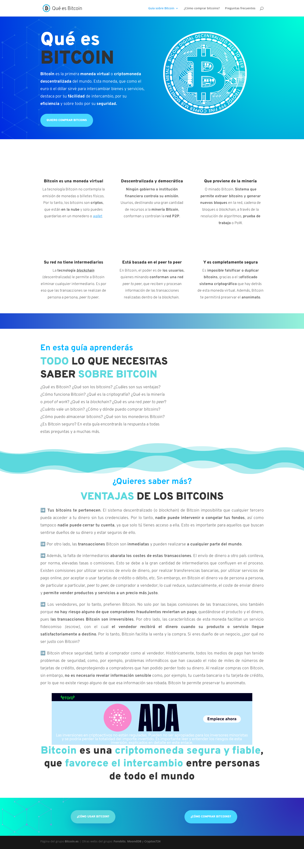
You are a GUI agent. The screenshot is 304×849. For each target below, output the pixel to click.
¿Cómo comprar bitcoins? (202, 8)
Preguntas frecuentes (240, 8)
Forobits (120, 841)
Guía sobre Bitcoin (161, 8)
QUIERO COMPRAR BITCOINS (67, 120)
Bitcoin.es (72, 841)
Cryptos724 (152, 841)
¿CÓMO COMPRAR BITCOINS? (211, 816)
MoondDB (134, 841)
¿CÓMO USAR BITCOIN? (93, 816)
